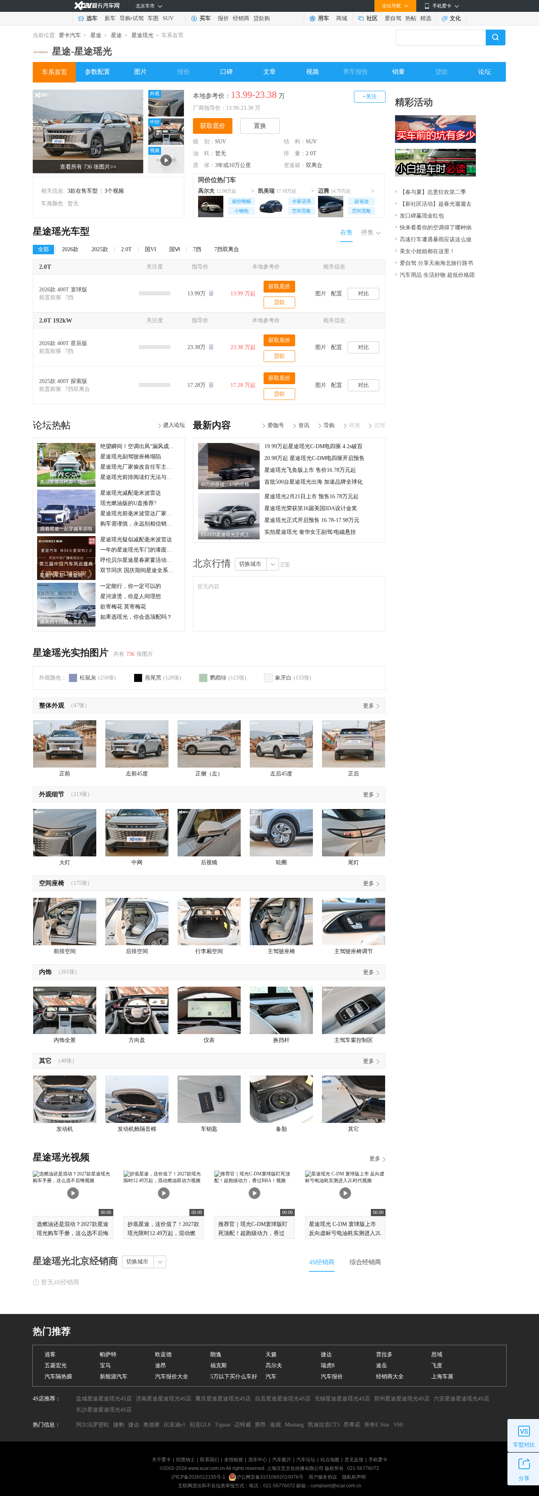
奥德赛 (151, 1425)
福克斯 (218, 1365)
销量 (398, 71)
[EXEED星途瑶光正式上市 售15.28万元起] (229, 496)
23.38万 (197, 347)
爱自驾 (393, 18)
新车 (110, 18)
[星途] (41, 49)
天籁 (271, 1354)
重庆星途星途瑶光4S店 (223, 1399)
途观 (275, 1425)
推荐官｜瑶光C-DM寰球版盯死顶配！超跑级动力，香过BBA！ (253, 1233)
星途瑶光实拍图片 (71, 653)
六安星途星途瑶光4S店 (461, 1399)
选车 (91, 18)
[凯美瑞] (270, 205)
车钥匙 (209, 1129)
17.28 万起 (243, 385)
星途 (95, 35)
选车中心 (257, 1459)
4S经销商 (322, 1262)
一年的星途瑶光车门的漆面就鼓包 (141, 550)
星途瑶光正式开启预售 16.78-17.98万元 (311, 520)
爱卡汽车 (70, 35)
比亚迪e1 (174, 1425)
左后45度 (281, 774)
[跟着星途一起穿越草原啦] (66, 492)
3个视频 (114, 191)
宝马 (105, 1365)
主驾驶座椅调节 (353, 951)
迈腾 (323, 191)
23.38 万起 (243, 347)
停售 (367, 232)
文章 (269, 71)
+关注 (370, 96)
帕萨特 (108, 1354)
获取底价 (212, 125)
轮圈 (281, 862)
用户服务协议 (323, 1477)
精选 (425, 18)
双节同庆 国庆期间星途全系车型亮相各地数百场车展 (164, 570)
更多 (368, 706)
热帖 (410, 18)
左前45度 (137, 774)
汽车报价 (332, 1377)
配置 (336, 294)
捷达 (326, 1354)
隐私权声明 (354, 1477)
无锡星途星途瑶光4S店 (342, 1399)
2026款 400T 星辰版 (63, 343)
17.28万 (197, 385)
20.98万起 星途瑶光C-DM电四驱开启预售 (314, 458)
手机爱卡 (378, 1459)
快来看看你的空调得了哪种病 (436, 228)
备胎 (281, 1129)
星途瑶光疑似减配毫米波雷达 (136, 539)
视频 (312, 71)
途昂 (160, 1365)
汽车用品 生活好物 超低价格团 (437, 275)
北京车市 (145, 6)
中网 (136, 862)
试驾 (138, 18)
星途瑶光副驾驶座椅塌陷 (130, 457)
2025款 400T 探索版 (63, 381)
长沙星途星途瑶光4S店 (104, 1410)
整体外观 (51, 705)
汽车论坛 (305, 1459)
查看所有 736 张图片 (88, 167)
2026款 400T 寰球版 (63, 290)
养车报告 (355, 71)
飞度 (436, 1365)
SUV (168, 18)
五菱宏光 (56, 1365)
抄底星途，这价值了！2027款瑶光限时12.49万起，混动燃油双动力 (163, 1233)
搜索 (495, 37)
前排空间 (65, 951)
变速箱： (295, 165)
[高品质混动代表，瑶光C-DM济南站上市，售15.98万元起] (66, 446)
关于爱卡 (161, 1459)
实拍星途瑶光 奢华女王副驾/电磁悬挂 (310, 532)
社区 (372, 18)
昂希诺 (352, 1425)
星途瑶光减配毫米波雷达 (130, 493)
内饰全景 (65, 1040)
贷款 (441, 71)
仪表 (209, 1040)
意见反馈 (353, 1459)
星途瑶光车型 (61, 231)
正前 (64, 774)
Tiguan (222, 1425)
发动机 (64, 1129)
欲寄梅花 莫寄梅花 (123, 607)
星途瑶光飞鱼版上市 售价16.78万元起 (310, 470)
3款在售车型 (82, 191)
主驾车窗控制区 (353, 1040)
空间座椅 (51, 883)
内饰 (45, 972)
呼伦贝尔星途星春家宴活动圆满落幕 (144, 560)
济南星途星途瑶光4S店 (163, 1399)
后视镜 (209, 862)
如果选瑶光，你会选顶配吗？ (136, 617)
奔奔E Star (376, 1425)
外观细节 (51, 794)
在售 (346, 232)
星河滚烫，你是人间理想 (130, 596)
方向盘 (137, 1040)
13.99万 (197, 294)
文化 (455, 18)
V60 (398, 1425)
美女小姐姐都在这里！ (427, 251)
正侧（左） (209, 774)
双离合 (314, 165)
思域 (436, 1354)
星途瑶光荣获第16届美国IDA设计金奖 (310, 508)
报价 (223, 18)
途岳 (381, 1365)
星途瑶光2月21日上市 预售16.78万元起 (311, 496)
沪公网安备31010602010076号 (270, 1477)
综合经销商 (365, 1262)
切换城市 (250, 564)
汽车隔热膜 (58, 1377)
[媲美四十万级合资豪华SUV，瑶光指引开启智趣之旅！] (66, 585)
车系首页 (54, 72)
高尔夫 (206, 191)
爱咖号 (276, 425)
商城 (341, 18)
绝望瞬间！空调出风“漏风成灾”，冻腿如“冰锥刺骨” (163, 446)
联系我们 (209, 1459)
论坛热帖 (52, 425)
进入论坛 (174, 425)
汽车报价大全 (171, 1377)
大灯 (64, 862)
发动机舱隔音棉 (137, 1129)
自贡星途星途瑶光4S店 (283, 1399)
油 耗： (204, 153)
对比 (363, 294)
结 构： (295, 142)
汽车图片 (281, 1459)
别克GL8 (200, 1425)
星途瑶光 (142, 35)
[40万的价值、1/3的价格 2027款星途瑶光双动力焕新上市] (229, 446)
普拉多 (384, 1354)
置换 (260, 125)
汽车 (271, 1377)
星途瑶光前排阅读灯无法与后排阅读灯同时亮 (155, 477)
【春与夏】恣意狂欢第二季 (433, 192)
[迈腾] (330, 205)
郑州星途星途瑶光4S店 (402, 1399)
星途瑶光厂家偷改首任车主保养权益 (144, 467)
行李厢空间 (209, 951)
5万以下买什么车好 (233, 1377)
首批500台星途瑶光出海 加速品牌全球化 (313, 482)
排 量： (295, 153)
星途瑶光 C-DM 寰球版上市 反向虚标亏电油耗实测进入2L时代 (345, 1233)
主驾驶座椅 (281, 951)
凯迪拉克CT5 (324, 1425)
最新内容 (212, 425)
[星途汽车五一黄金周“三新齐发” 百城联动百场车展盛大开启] (66, 539)
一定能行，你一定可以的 (130, 586)
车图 (153, 18)
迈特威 (242, 1425)
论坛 (484, 71)
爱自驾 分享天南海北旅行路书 (436, 263)
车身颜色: (53, 203)
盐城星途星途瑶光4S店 (104, 1399)
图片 (140, 71)
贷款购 (261, 18)
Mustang (294, 1425)
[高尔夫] (210, 205)
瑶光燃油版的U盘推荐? (128, 503)
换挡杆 (281, 1040)
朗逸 (215, 1354)
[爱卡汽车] (97, 5)
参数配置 (97, 71)
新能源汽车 (113, 1377)
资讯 (303, 425)
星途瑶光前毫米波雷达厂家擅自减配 (144, 513)
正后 (353, 774)
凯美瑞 (266, 191)
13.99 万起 (243, 294)
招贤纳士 (185, 1459)
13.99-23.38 (254, 95)
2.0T (311, 153)
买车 (205, 18)
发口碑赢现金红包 (422, 216)
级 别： (204, 142)
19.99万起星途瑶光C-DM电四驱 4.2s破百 (313, 446)
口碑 (226, 71)
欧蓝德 (163, 1354)
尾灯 (353, 862)
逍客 (50, 1354)
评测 (354, 425)
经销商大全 (390, 1377)
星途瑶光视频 (61, 1157)
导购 (125, 18)
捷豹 (118, 1425)
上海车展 (442, 1377)
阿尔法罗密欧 (92, 1425)
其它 (45, 1060)
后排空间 (137, 951)
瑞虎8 (328, 1365)
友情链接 (233, 1459)
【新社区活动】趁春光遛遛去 (436, 204)
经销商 (241, 18)
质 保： (204, 165)
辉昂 (260, 1425)
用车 (323, 18)
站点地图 (329, 1459)
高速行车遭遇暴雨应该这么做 (436, 239)
